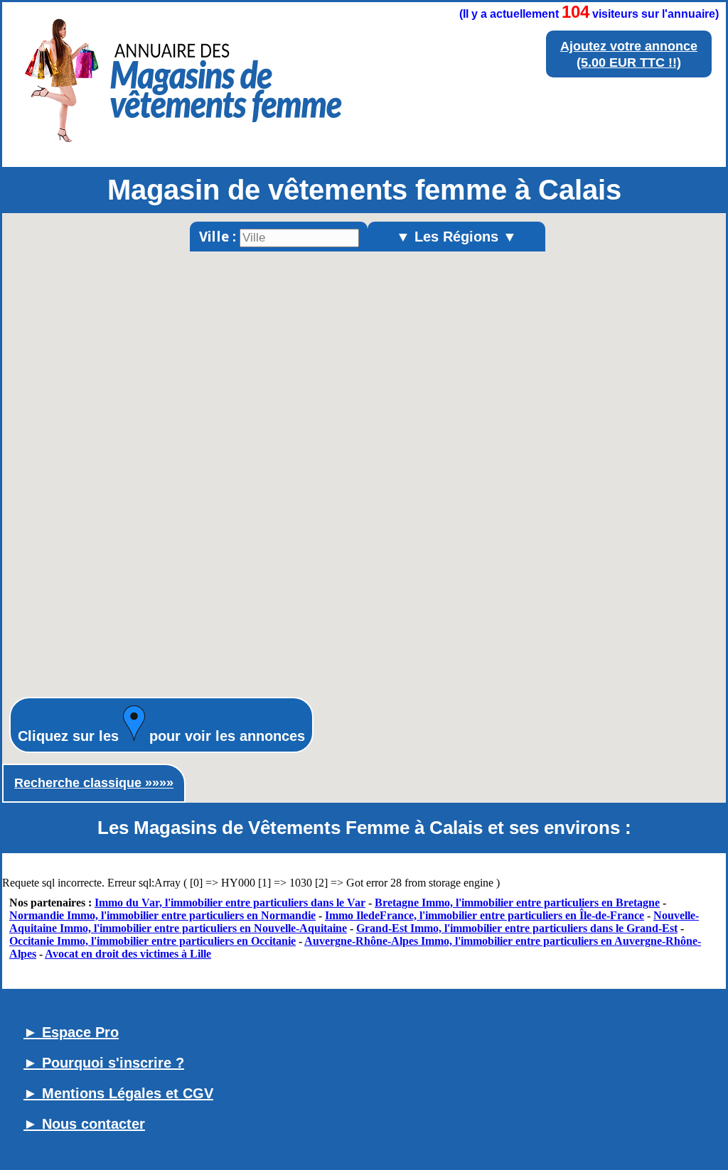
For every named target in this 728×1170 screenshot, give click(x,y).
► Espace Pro (71, 1032)
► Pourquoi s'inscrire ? (103, 1063)
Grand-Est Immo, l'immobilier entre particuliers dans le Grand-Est (517, 928)
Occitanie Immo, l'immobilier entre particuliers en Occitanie (152, 941)
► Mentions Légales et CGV (118, 1093)
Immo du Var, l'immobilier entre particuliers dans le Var (230, 903)
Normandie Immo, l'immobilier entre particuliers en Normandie (162, 915)
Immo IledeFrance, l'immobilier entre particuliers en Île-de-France (484, 915)
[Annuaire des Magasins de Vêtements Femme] (181, 146)
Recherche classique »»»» (93, 783)
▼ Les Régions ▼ (456, 236)
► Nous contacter (84, 1124)
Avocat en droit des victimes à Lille (128, 954)
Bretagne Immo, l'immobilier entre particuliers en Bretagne (517, 903)
